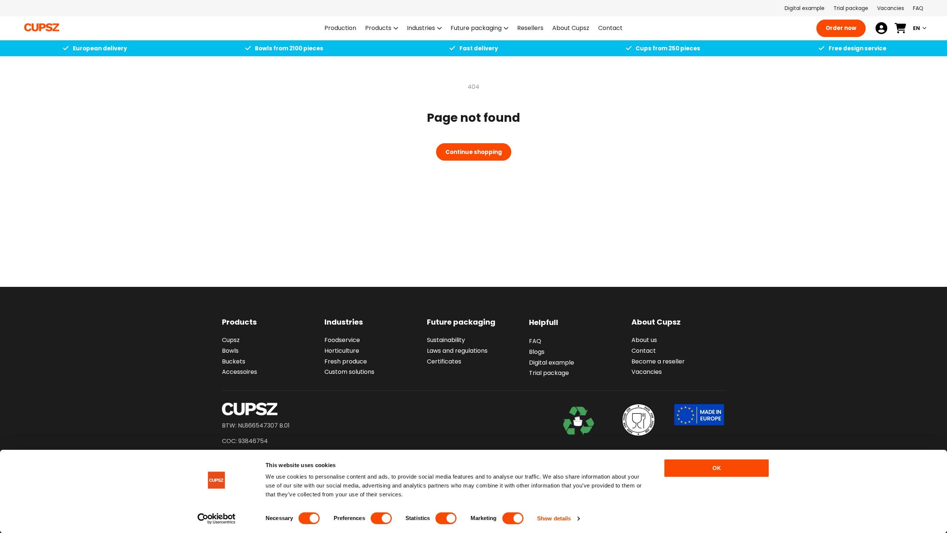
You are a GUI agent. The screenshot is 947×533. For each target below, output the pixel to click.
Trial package (850, 8)
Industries (421, 28)
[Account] (881, 28)
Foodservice (342, 340)
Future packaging (476, 28)
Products (378, 28)
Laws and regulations (457, 350)
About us (644, 340)
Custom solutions (349, 372)
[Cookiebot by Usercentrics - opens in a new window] (216, 518)
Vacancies (890, 8)
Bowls (230, 350)
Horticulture (341, 350)
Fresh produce (345, 361)
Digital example (805, 8)
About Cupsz (656, 322)
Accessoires (239, 372)
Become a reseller (658, 361)
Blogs (537, 352)
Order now (841, 28)
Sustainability (446, 340)
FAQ (918, 8)
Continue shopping (473, 152)
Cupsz (231, 340)
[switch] (381, 518)
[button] (381, 28)
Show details (554, 518)
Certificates (444, 361)
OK (716, 468)
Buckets (233, 361)
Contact (643, 350)
